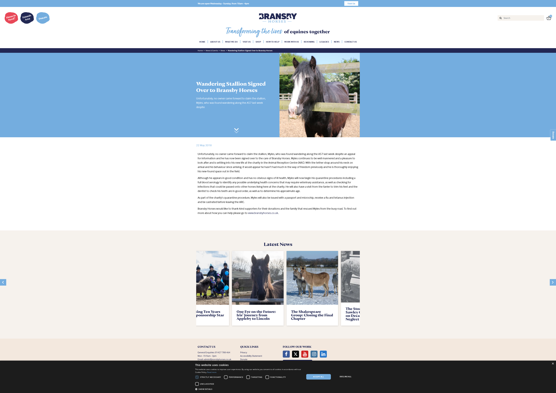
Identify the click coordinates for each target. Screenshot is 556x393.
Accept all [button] (318, 376)
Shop (258, 41)
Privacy (243, 352)
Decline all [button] (345, 376)
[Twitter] (295, 354)
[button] (3, 282)
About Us (215, 41)
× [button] (553, 364)
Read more (211, 372)
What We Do (231, 41)
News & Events (212, 50)
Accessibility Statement (251, 355)
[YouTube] (304, 354)
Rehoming (309, 41)
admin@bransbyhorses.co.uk (217, 359)
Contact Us (350, 41)
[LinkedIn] (323, 354)
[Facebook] (286, 354)
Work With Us (291, 41)
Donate (553, 135)
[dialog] (278, 377)
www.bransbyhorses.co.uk (263, 213)
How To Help (272, 41)
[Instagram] (314, 354)
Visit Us (247, 41)
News (337, 41)
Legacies (324, 41)
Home (202, 41)
